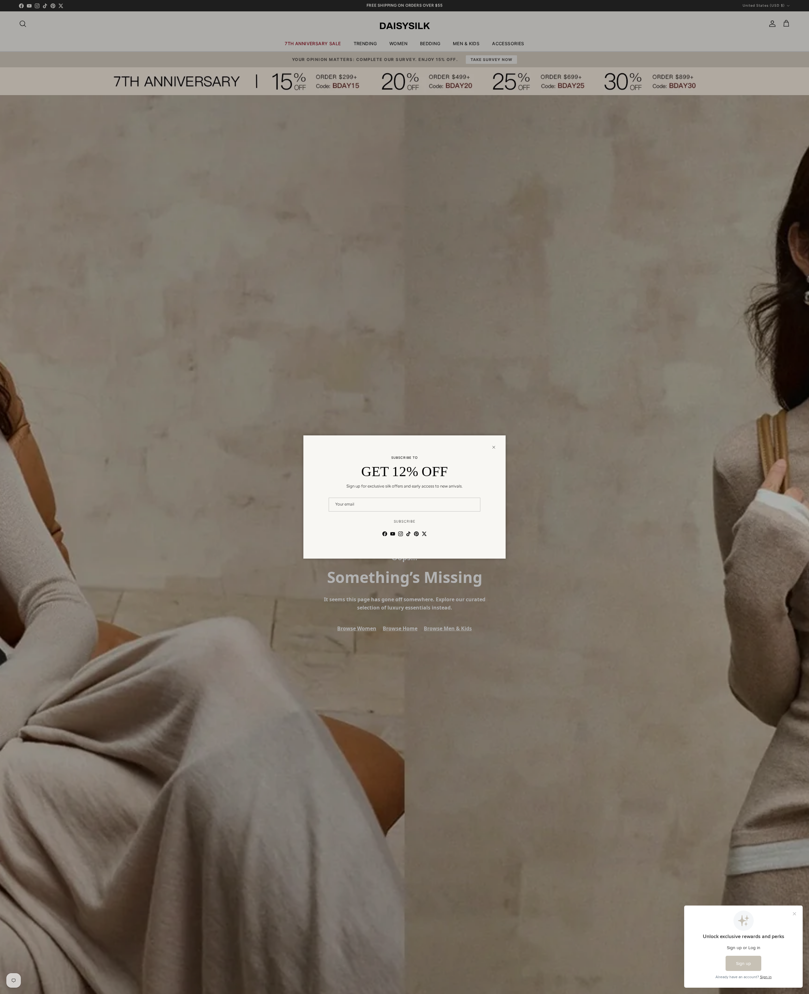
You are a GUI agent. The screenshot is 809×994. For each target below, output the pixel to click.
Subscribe (405, 521)
